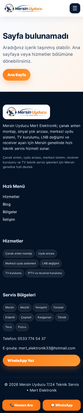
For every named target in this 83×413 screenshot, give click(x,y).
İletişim (9, 219)
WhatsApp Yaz (20, 360)
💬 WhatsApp (62, 405)
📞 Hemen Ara (21, 405)
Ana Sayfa (16, 74)
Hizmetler (11, 196)
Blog (7, 204)
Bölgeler (10, 211)
